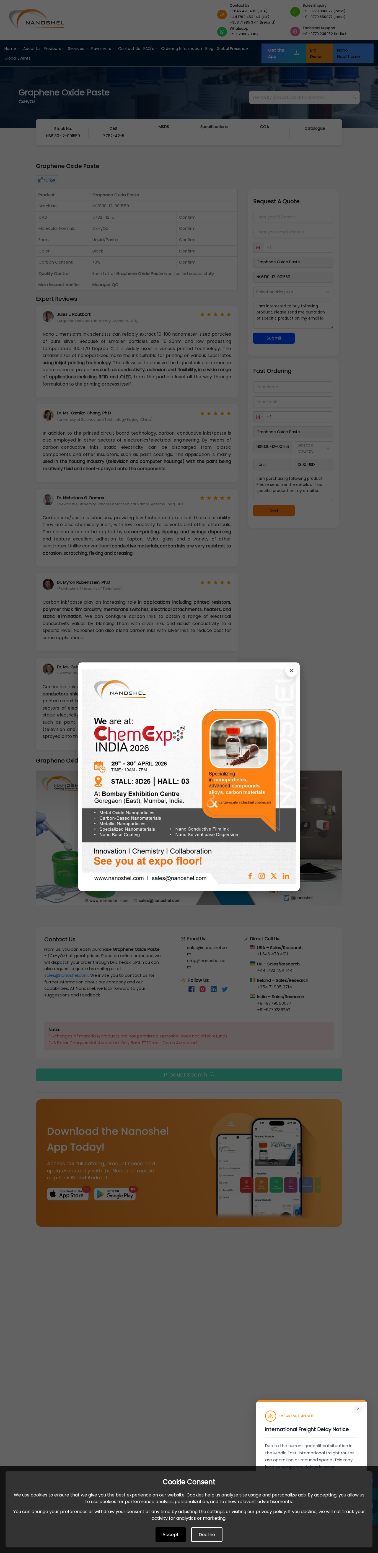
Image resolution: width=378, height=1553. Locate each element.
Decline (207, 1534)
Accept (170, 1534)
